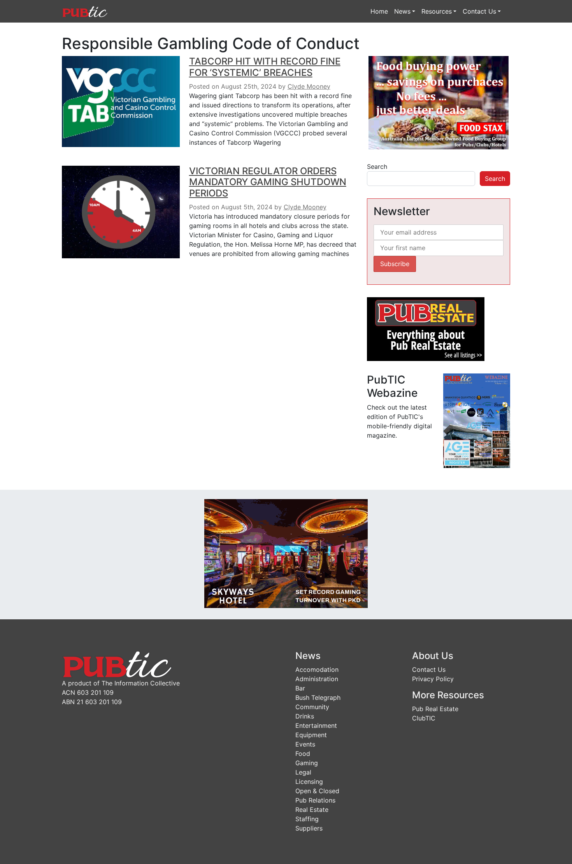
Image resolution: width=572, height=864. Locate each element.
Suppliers (309, 828)
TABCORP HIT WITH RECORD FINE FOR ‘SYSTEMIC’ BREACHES (264, 67)
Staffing (307, 819)
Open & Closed (317, 791)
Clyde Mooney (309, 86)
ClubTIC (423, 718)
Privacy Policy (433, 679)
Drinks (304, 716)
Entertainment (316, 725)
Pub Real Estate (435, 709)
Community (312, 707)
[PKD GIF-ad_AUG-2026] (286, 553)
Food (302, 753)
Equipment (311, 735)
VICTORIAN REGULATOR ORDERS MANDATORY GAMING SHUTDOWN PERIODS (267, 182)
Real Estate (311, 809)
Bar (300, 688)
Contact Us (479, 11)
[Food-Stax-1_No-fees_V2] (438, 102)
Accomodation (317, 669)
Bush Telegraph (317, 697)
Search (377, 166)
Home (379, 11)
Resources (436, 11)
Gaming (306, 763)
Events (305, 744)
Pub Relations (315, 800)
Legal (303, 772)
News (402, 11)
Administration (316, 679)
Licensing (309, 781)
